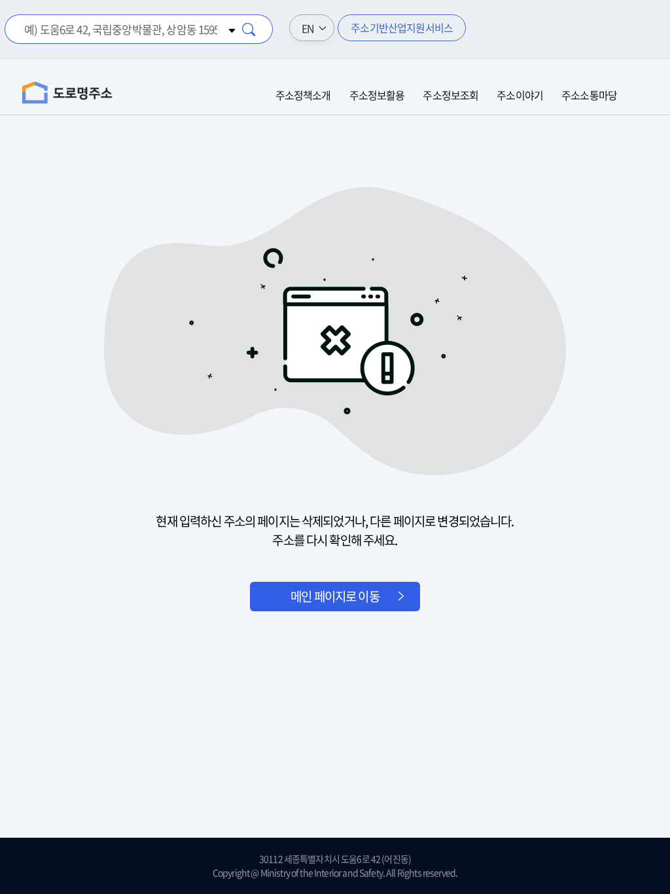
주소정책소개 (303, 95)
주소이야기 (520, 95)
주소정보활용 (377, 95)
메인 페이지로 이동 (335, 596)
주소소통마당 (589, 95)
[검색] (249, 29)
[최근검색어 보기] (229, 29)
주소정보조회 (450, 95)
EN (308, 28)
